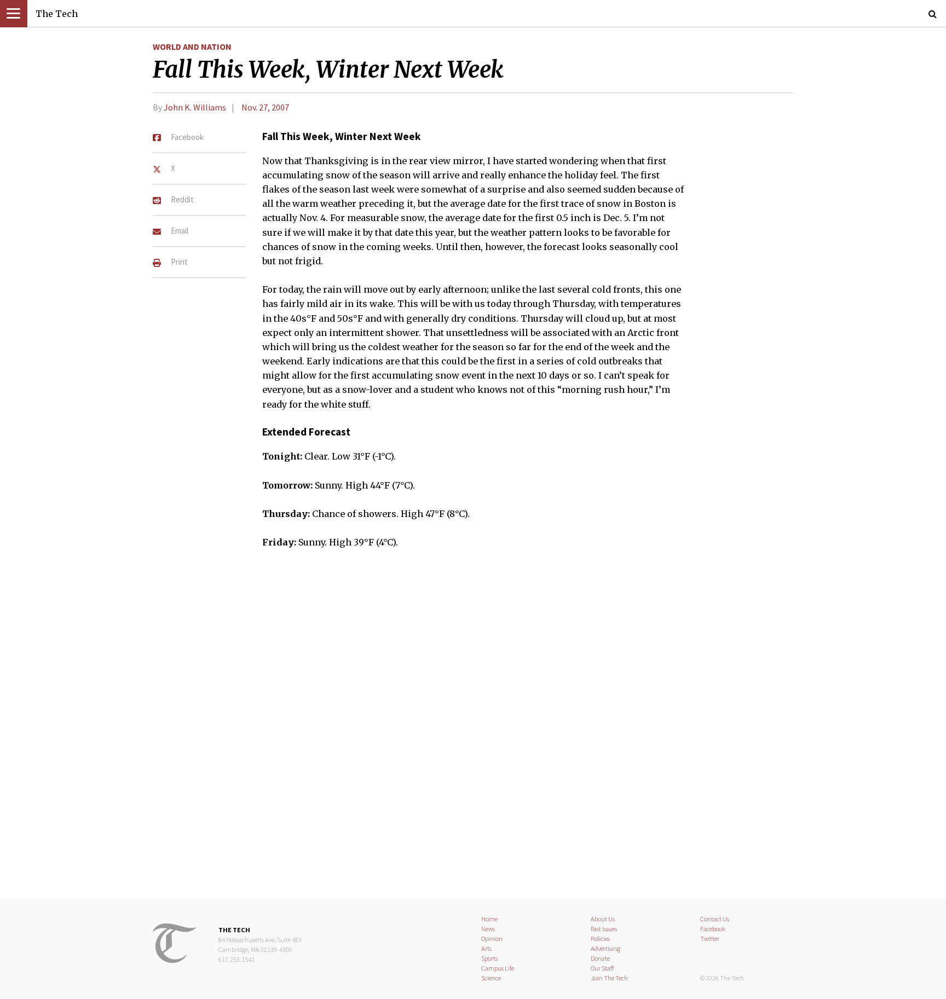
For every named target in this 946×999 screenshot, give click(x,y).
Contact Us (714, 919)
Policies (600, 938)
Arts (486, 948)
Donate (600, 958)
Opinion (492, 938)
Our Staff (602, 968)
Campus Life (497, 968)
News (488, 929)
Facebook (712, 929)
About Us (603, 919)
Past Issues (604, 929)
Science (491, 978)
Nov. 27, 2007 (265, 107)
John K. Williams (195, 107)
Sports (489, 958)
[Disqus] (473, 730)
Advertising (605, 948)
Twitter (709, 938)
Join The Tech (609, 978)
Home (489, 919)
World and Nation (192, 46)
